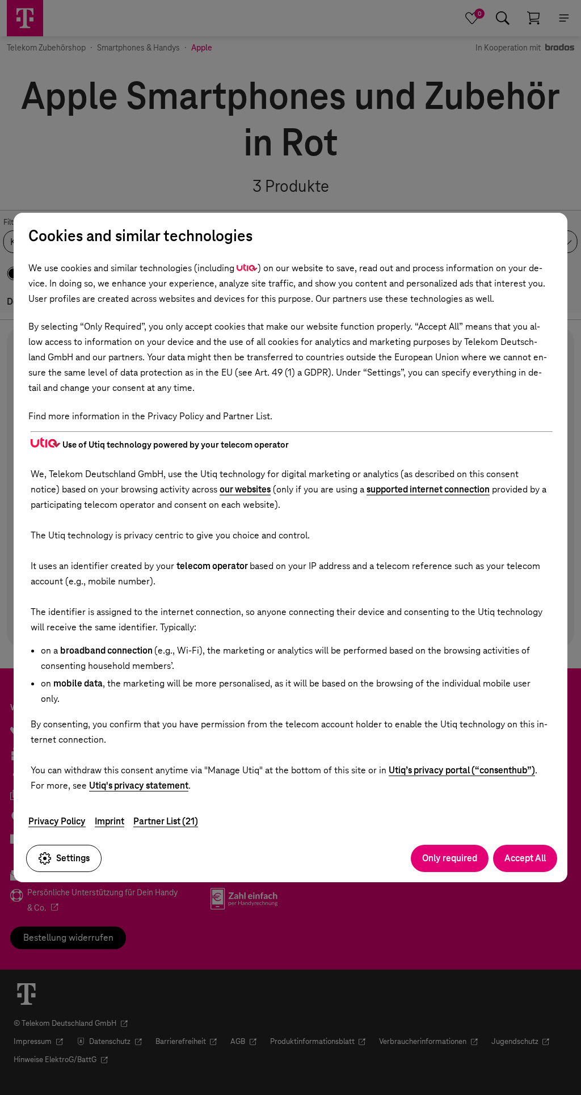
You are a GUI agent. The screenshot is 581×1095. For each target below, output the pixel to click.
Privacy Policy (57, 821)
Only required (449, 858)
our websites (245, 489)
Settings (73, 858)
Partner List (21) (165, 821)
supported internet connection (428, 489)
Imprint (109, 821)
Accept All (525, 858)
